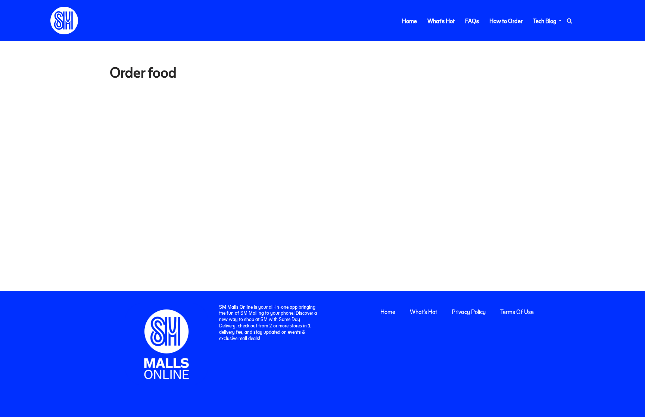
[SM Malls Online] (64, 20)
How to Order (506, 20)
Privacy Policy (469, 311)
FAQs (472, 20)
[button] (559, 20)
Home (409, 20)
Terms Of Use (517, 311)
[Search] (569, 21)
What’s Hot (441, 20)
